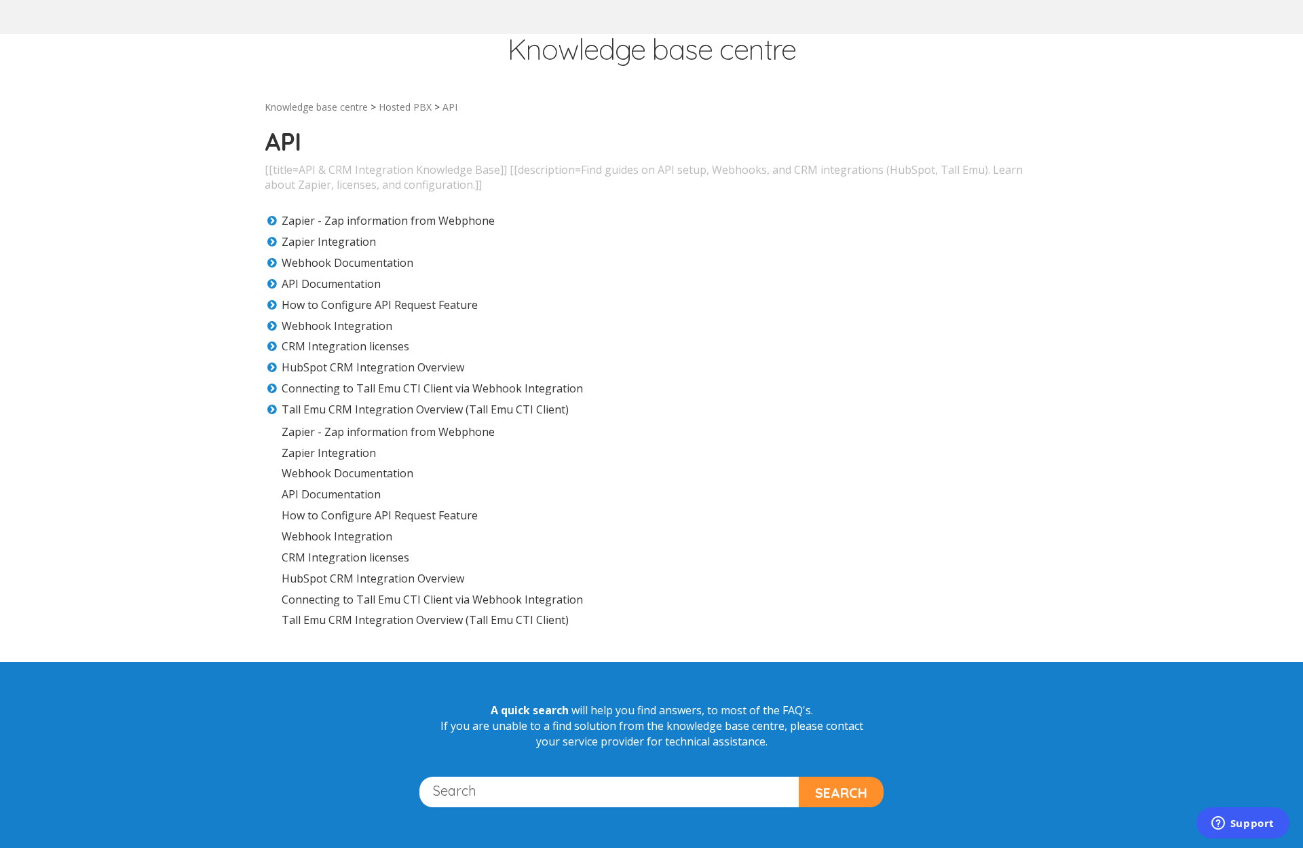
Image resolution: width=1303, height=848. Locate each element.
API (449, 106)
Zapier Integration (329, 241)
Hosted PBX (405, 106)
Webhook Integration (337, 325)
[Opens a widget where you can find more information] (1242, 824)
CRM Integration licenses (345, 346)
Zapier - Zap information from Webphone (388, 220)
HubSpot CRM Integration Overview (373, 367)
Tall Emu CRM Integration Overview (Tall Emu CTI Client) (425, 409)
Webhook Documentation (347, 262)
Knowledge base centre (316, 106)
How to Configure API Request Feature (380, 304)
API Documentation (331, 283)
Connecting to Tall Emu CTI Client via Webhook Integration (432, 388)
